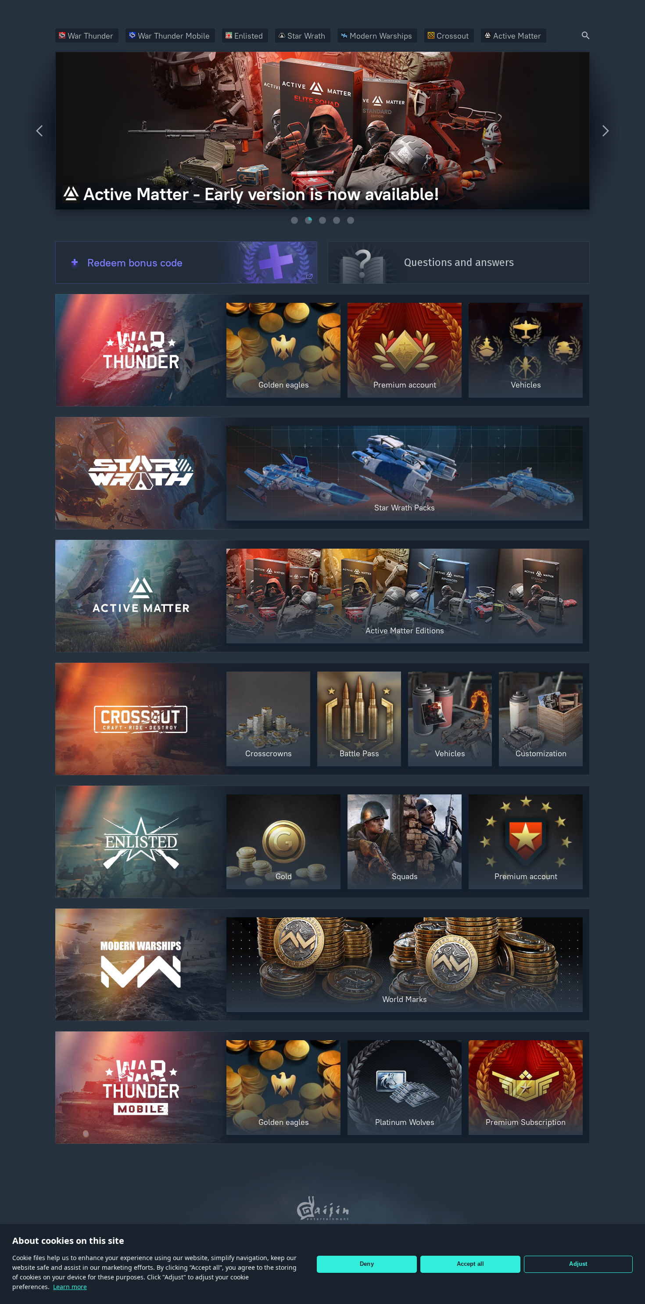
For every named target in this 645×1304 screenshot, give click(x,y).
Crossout (453, 36)
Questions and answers (459, 262)
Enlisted (248, 36)
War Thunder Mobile (174, 36)
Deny (367, 1264)
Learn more (70, 1286)
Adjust (578, 1264)
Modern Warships (381, 36)
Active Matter (517, 36)
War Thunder (90, 36)
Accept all (470, 1264)
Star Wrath (306, 36)
